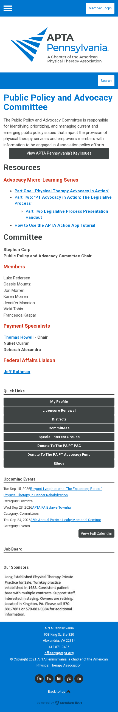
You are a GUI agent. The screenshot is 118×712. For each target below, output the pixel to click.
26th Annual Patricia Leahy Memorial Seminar (65, 520)
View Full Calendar (96, 533)
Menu (8, 8)
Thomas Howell (18, 337)
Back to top (57, 692)
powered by (46, 703)
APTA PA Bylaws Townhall (52, 507)
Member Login (100, 8)
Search (106, 81)
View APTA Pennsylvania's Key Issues (59, 153)
